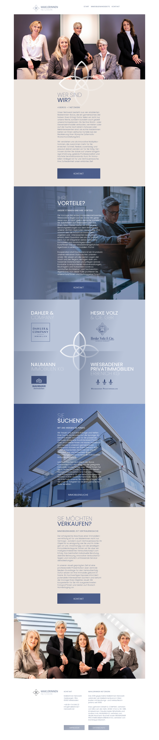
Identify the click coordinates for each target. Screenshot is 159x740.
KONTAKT (116, 6)
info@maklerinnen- (72, 707)
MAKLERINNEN (50, 691)
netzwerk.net (69, 709)
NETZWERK (47, 694)
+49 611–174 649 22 (71, 704)
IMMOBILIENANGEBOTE (100, 6)
